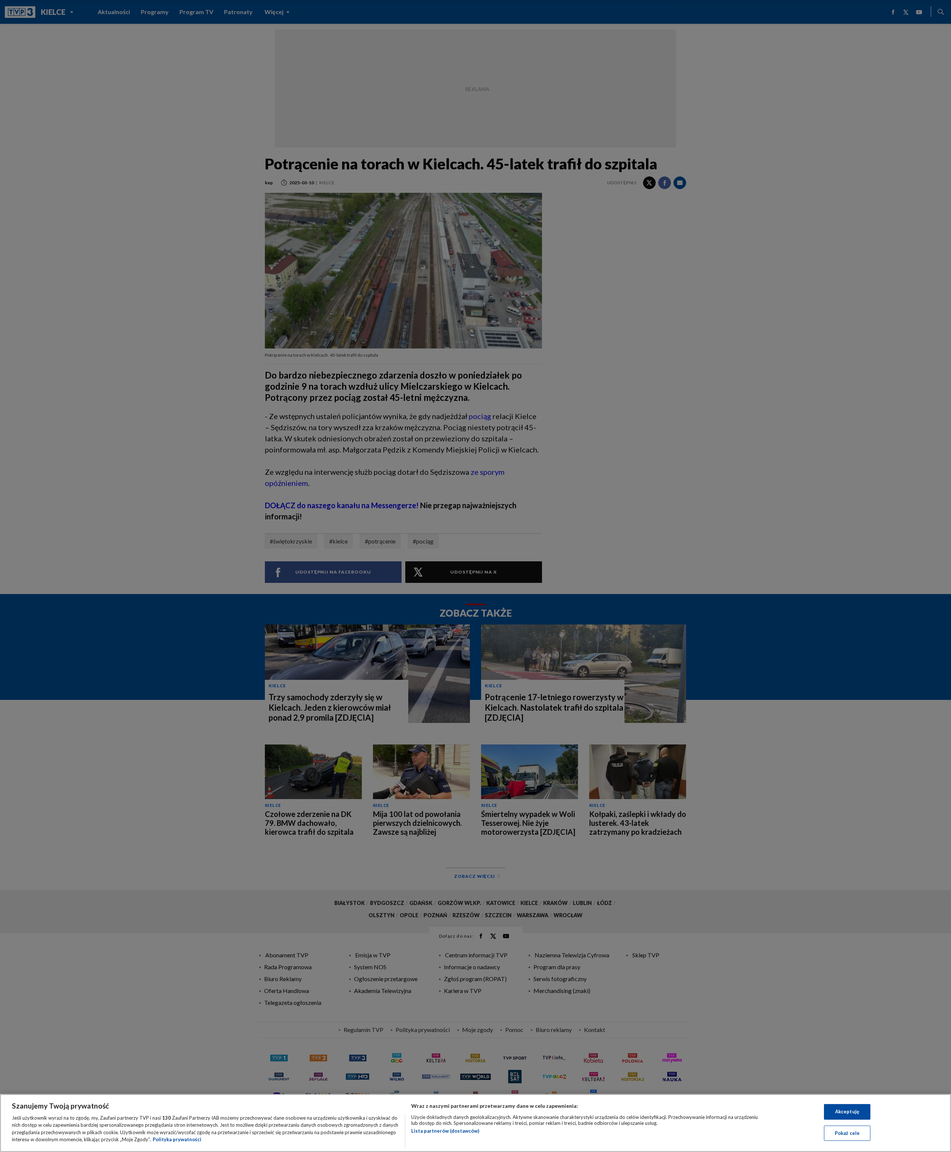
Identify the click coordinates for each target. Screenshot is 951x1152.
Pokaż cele (847, 1133)
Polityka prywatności (177, 1139)
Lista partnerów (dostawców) (445, 1131)
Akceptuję (847, 1111)
